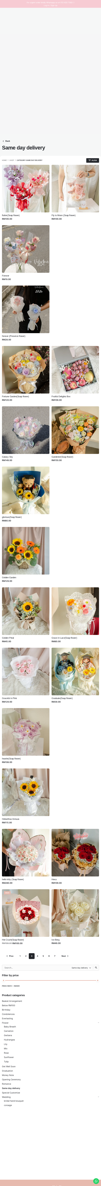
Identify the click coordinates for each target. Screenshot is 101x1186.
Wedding (6, 1097)
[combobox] (81, 967)
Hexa (54, 879)
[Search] (96, 968)
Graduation (7, 1071)
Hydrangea (9, 1039)
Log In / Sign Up (50, 5)
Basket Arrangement (12, 1001)
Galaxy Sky (7, 457)
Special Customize (11, 1092)
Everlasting (7, 1018)
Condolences (8, 1014)
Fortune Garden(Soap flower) (15, 396)
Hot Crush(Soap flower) (13, 940)
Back (7, 141)
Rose (6, 1053)
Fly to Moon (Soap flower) (64, 215)
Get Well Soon (9, 1066)
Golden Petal (8, 638)
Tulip (6, 1061)
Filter (96, 988)
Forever (5, 275)
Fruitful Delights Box (61, 396)
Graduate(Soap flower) (62, 698)
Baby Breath (10, 1026)
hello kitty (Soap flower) (13, 879)
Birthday (6, 1010)
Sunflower (9, 1057)
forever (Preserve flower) (13, 336)
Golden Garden (9, 577)
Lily (5, 1044)
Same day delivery (11, 1088)
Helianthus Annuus (10, 819)
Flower (5, 1023)
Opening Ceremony (11, 1079)
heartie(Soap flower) (11, 758)
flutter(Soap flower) (11, 215)
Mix (5, 1048)
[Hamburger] (5, 73)
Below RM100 (8, 1005)
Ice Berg (55, 940)
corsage (8, 1105)
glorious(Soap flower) (12, 517)
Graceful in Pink (9, 698)
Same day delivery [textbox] (80, 968)
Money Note (8, 1075)
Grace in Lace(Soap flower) (64, 638)
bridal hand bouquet (14, 1101)
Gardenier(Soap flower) (62, 457)
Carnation (8, 1031)
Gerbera (8, 1035)
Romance (6, 1084)
